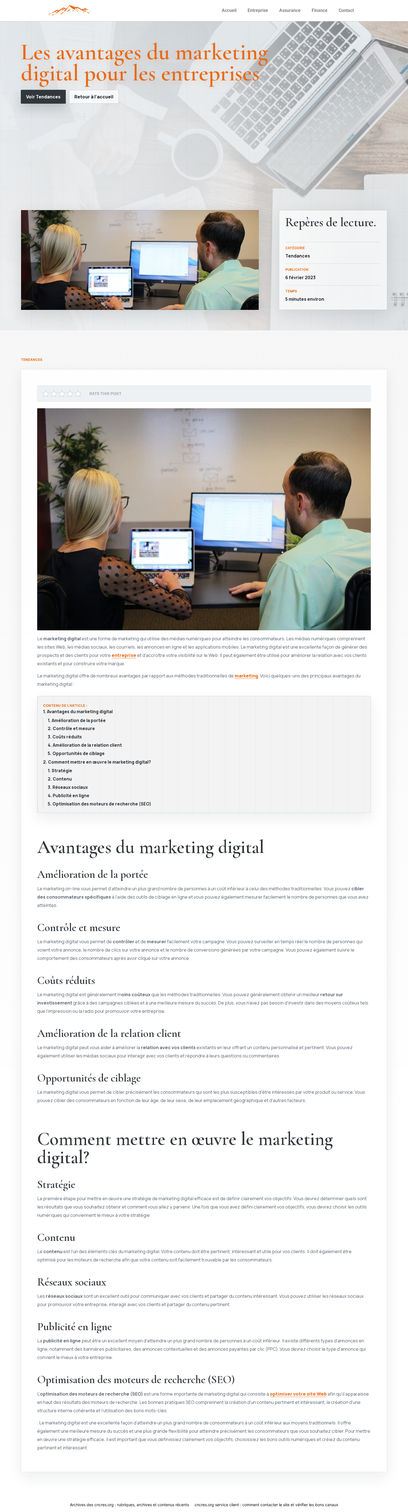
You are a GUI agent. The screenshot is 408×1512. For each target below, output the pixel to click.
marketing (246, 675)
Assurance (290, 10)
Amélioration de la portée (79, 720)
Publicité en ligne (71, 796)
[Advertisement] (204, 157)
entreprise (124, 655)
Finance (320, 10)
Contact (346, 10)
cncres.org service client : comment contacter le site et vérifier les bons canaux (266, 1504)
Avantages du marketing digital (80, 712)
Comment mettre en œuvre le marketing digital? (99, 762)
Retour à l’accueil (94, 97)
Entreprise (258, 10)
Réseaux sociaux (70, 787)
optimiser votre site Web (298, 1394)
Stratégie (62, 771)
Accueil (229, 10)
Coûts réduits (67, 737)
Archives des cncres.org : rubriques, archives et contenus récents (129, 1504)
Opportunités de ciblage (78, 753)
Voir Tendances (43, 97)
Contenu (62, 779)
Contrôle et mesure (74, 728)
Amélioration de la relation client (87, 745)
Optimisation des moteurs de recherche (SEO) (101, 804)
